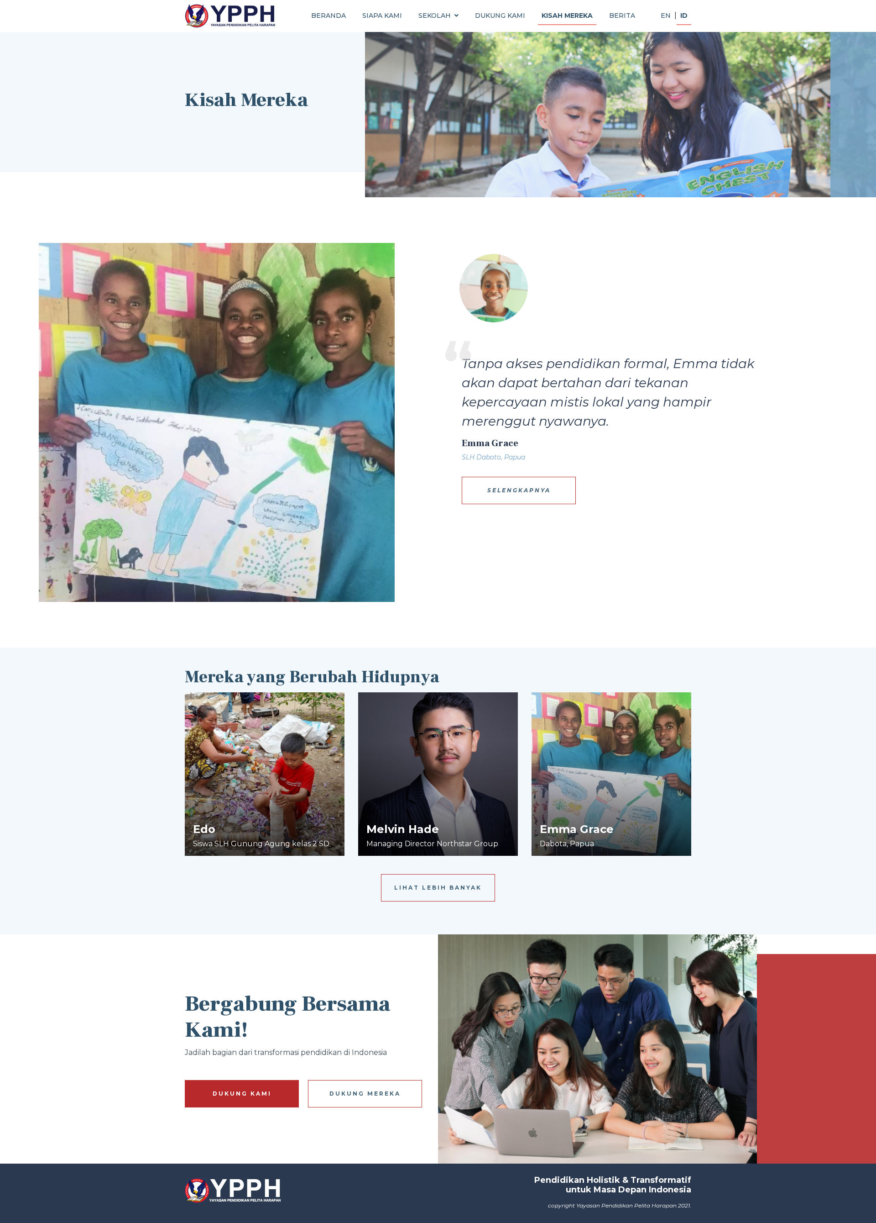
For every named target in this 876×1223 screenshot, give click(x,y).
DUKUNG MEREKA (365, 1093)
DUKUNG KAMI (500, 15)
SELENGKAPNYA (519, 490)
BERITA (622, 15)
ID (684, 15)
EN (666, 15)
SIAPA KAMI (382, 15)
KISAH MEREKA (567, 15)
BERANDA (328, 15)
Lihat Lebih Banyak (438, 887)
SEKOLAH (435, 15)
